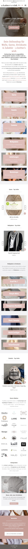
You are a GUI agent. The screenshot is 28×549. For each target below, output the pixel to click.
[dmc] (4, 438)
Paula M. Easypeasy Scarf (14, 253)
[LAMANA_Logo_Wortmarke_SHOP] (4, 449)
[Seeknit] (14, 413)
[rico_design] (23, 444)
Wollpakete (9, 80)
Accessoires (18, 78)
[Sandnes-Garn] (23, 432)
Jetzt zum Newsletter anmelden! (14, 533)
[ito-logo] (4, 455)
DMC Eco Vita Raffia (14, 217)
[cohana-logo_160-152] (4, 419)
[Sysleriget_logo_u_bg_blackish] (14, 425)
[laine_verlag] (14, 419)
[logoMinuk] (4, 443)
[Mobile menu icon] (25, 5)
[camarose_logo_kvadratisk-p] (14, 432)
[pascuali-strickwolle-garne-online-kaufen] (14, 450)
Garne (15, 72)
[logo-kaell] (14, 444)
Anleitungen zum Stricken (20, 80)
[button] (3, 207)
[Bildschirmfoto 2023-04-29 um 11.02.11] (23, 419)
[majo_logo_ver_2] (14, 455)
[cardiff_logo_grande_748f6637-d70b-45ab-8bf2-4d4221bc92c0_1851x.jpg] (23, 455)
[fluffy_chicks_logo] (14, 438)
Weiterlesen (13, 503)
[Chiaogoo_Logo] (4, 413)
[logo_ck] (23, 413)
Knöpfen (24, 76)
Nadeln (10, 76)
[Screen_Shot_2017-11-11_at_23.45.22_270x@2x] (4, 432)
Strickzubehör (16, 76)
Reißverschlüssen (6, 78)
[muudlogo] (23, 438)
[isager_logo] (23, 450)
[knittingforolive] (23, 425)
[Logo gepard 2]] (4, 425)
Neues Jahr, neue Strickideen (14, 495)
